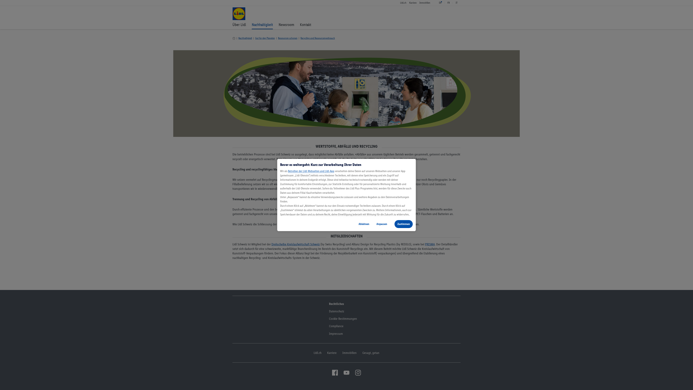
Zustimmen (403, 224)
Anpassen (381, 224)
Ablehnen (364, 224)
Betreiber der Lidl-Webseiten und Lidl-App (311, 171)
